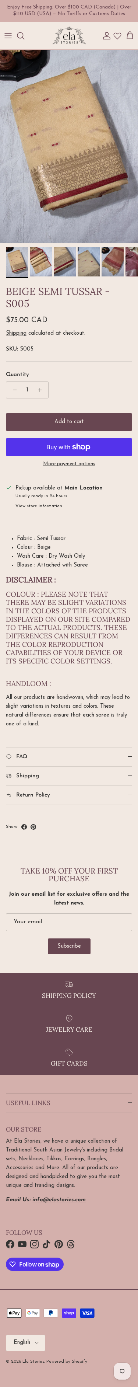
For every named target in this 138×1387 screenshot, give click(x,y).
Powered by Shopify (66, 1361)
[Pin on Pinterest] (33, 827)
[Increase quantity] (41, 390)
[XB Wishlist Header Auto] (117, 35)
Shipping (16, 333)
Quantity (17, 374)
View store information (38, 506)
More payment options (69, 464)
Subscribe (69, 946)
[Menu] (8, 36)
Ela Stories (33, 1361)
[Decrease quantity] (12, 390)
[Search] (24, 36)
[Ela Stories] (69, 35)
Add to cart (69, 422)
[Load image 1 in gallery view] (69, 146)
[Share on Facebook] (24, 827)
